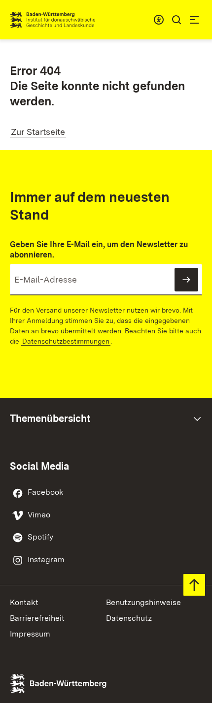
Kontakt (24, 602)
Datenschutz (129, 618)
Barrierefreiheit (37, 618)
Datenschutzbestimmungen (65, 341)
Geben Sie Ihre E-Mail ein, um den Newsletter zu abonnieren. (99, 249)
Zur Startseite (38, 132)
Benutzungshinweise (143, 602)
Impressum (30, 634)
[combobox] (159, 20)
